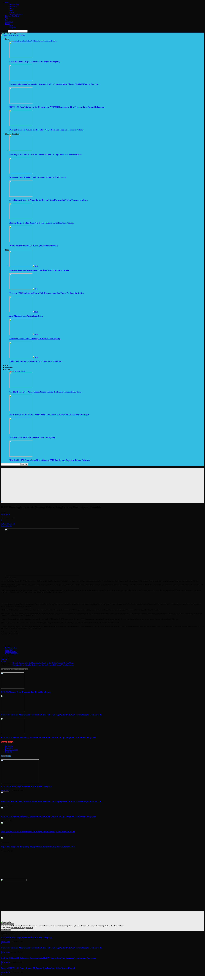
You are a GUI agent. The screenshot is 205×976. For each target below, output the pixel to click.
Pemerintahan (14, 4)
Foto (6, 20)
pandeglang (9, 650)
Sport (11, 10)
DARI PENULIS (22, 669)
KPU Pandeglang (11, 648)
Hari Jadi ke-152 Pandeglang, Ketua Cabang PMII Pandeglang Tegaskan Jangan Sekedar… (50, 460)
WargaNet (12, 27)
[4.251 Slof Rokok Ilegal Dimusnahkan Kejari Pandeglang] (21, 57)
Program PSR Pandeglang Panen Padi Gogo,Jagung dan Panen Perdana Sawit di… (46, 293)
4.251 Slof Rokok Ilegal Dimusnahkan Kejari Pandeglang (34, 61)
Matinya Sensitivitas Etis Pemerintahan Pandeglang (32, 437)
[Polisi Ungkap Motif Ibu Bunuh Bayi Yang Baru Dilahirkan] (23, 357)
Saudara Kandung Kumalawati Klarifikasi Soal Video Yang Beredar (39, 270)
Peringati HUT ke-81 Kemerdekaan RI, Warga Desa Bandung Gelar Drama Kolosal (46, 130)
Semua (11, 41)
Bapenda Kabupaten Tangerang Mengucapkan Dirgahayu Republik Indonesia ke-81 (38, 847)
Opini (11, 26)
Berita (7, 3)
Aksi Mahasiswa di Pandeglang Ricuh (26, 316)
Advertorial (9, 22)
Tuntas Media (5, 514)
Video (7, 18)
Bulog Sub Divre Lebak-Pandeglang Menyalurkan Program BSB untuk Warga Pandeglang (43, 665)
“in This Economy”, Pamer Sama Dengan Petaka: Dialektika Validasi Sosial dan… (45, 392)
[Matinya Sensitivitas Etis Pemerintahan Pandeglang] (21, 433)
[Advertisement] (102, 483)
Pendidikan (13, 6)
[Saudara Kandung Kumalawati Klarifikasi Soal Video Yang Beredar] (23, 266)
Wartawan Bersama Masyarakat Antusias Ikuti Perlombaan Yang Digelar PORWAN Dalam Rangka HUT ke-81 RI (51, 715)
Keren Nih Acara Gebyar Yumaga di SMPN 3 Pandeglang (34, 338)
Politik (11, 8)
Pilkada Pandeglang (11, 654)
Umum (11, 12)
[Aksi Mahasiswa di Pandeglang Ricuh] (23, 312)
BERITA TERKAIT (8, 669)
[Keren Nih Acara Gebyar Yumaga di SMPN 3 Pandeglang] (23, 334)
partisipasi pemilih (11, 652)
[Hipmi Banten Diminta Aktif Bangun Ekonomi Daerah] (21, 241)
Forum (7, 24)
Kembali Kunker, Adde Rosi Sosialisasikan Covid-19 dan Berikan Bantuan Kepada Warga (43, 663)
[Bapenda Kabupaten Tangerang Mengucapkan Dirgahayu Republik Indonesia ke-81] (5, 842)
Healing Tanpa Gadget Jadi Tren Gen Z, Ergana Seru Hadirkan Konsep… (42, 223)
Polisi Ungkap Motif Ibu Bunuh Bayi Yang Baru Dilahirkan (35, 361)
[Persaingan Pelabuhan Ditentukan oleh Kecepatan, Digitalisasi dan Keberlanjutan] (21, 150)
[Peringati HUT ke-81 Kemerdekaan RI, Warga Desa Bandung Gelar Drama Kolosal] (21, 126)
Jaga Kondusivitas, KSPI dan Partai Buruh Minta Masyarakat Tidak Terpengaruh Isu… (48, 200)
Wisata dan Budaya (15, 14)
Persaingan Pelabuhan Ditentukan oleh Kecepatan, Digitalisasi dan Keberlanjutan (45, 154)
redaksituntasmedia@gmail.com (22, 928)
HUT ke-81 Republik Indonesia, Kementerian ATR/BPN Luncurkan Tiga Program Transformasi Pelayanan (56, 107)
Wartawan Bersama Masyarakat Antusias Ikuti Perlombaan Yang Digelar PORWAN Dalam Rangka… (54, 84)
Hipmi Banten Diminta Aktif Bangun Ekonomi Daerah (33, 245)
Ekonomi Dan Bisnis (12, 16)
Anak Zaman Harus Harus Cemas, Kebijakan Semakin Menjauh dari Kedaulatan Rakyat (49, 414)
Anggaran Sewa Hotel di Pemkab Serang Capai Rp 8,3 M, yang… (38, 177)
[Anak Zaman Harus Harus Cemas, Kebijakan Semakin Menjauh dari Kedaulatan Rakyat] (21, 410)
